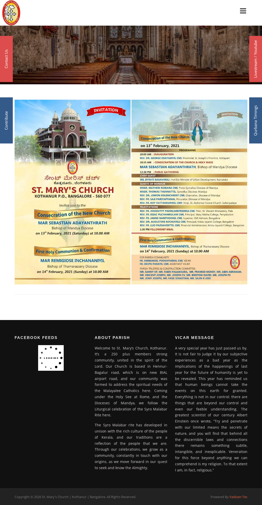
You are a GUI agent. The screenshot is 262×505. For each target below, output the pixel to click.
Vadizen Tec (238, 496)
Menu (242, 10)
